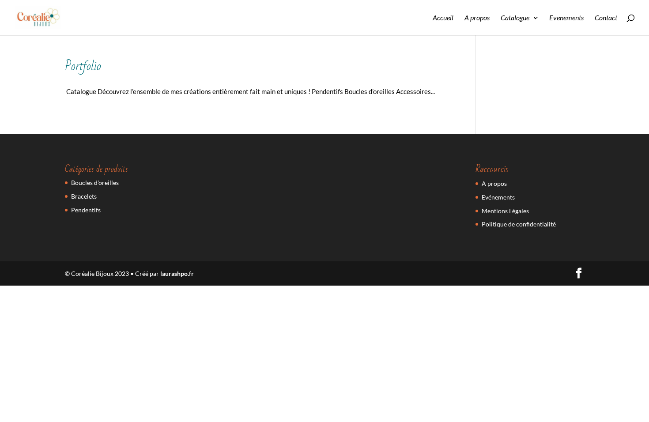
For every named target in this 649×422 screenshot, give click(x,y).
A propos (477, 18)
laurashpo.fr (177, 273)
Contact (606, 18)
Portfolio (83, 66)
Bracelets (84, 196)
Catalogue (515, 18)
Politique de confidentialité (519, 224)
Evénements (498, 197)
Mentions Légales (505, 211)
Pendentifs (86, 210)
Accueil (443, 18)
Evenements (566, 18)
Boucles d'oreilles (95, 182)
